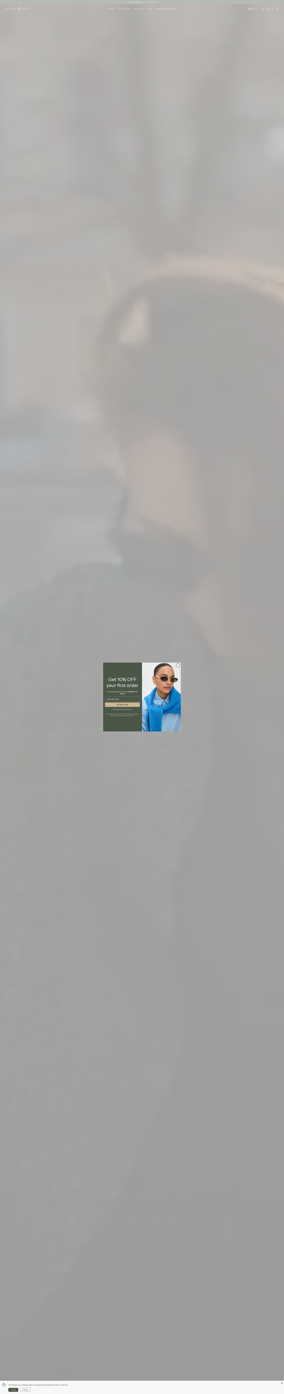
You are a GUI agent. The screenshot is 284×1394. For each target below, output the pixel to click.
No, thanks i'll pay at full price (122, 709)
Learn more (64, 1385)
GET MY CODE (122, 705)
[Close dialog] (178, 665)
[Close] (282, 1383)
